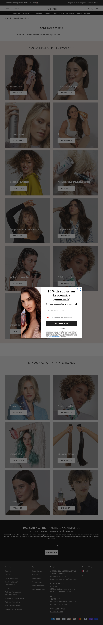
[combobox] (49, 317)
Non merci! (62, 328)
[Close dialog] (79, 289)
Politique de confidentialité (53, 336)
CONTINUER (61, 324)
